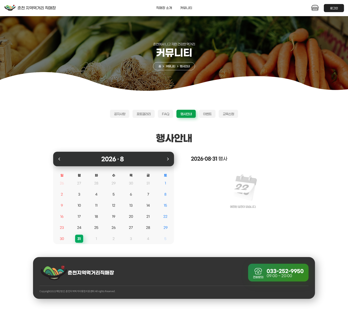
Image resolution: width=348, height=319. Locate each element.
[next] (167, 159)
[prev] (59, 159)
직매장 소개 (164, 8)
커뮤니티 (186, 8)
